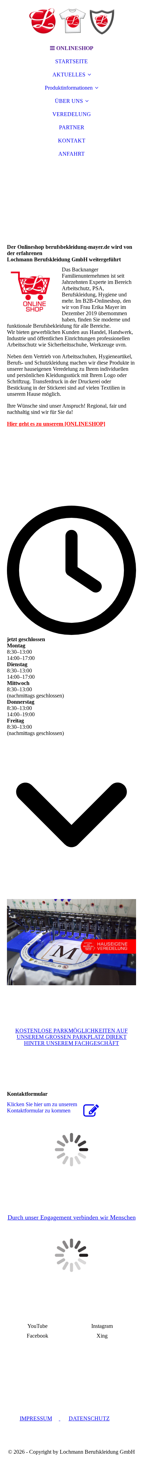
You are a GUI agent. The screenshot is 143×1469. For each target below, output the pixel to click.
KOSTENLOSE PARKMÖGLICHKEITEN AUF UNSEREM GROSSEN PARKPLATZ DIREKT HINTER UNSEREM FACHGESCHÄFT (71, 1037)
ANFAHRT (71, 154)
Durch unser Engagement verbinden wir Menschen (72, 1217)
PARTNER (71, 127)
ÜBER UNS (69, 101)
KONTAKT (71, 141)
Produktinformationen (69, 88)
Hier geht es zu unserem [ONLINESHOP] (56, 424)
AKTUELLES (68, 74)
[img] (71, 20)
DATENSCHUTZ (89, 1418)
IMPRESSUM (36, 1418)
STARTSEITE (71, 61)
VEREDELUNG (71, 114)
